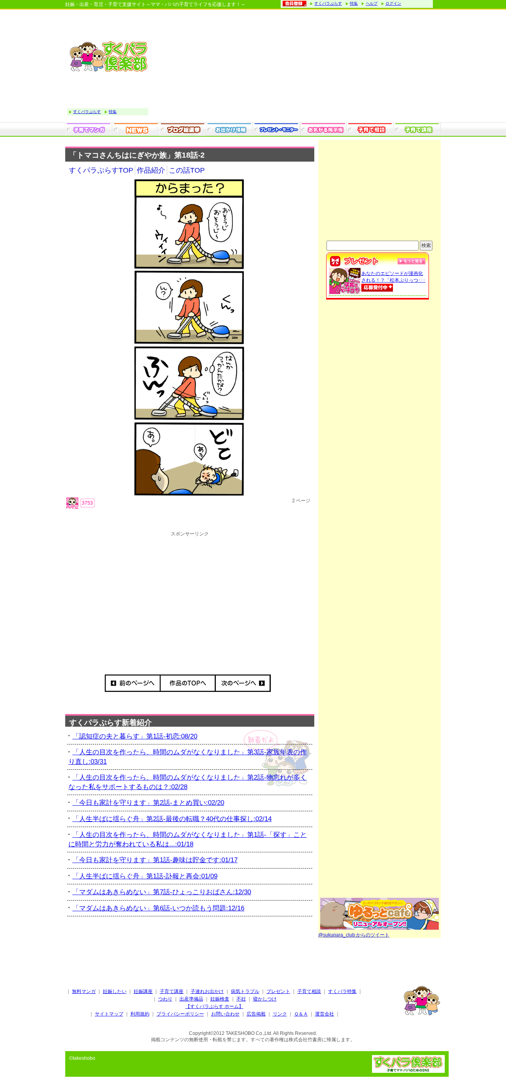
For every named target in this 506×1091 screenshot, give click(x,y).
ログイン (393, 3)
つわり (165, 999)
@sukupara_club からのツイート (353, 935)
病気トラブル (245, 991)
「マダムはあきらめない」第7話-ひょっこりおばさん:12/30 (161, 892)
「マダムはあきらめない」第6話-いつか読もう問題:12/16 (158, 908)
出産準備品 (191, 999)
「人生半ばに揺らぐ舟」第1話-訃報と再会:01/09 (144, 876)
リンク (280, 1014)
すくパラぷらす (328, 3)
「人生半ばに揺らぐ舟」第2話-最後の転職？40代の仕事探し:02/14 (172, 819)
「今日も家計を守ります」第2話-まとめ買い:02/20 (148, 802)
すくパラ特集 (342, 991)
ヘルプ (372, 3)
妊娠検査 (219, 999)
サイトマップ (109, 1014)
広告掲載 (256, 1014)
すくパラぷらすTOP (101, 170)
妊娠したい (114, 991)
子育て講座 (171, 991)
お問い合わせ (225, 1014)
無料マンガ (84, 991)
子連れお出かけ (207, 991)
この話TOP (187, 170)
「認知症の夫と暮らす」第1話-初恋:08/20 (134, 736)
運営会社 (324, 1014)
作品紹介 (151, 170)
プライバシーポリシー (180, 1014)
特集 (354, 3)
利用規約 (139, 1014)
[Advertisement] (296, 66)
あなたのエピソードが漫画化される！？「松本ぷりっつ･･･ (393, 277)
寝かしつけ (265, 999)
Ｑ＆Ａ (301, 1014)
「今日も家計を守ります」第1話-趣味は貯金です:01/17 (155, 860)
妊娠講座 (143, 991)
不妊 (241, 999)
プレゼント (278, 991)
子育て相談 (309, 991)
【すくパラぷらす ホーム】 (214, 1006)
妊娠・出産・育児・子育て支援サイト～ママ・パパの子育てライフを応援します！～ (155, 4)
